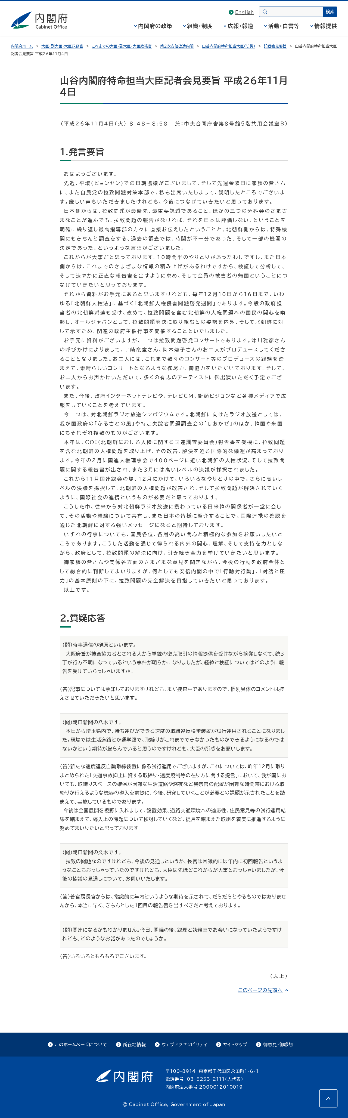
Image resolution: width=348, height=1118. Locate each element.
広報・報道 (240, 26)
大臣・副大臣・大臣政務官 (62, 46)
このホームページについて (81, 1044)
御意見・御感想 (278, 1044)
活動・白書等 (284, 26)
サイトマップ (235, 1044)
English (244, 12)
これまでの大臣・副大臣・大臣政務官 (122, 46)
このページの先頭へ (260, 990)
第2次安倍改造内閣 (177, 46)
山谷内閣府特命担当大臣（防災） (228, 46)
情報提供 (325, 26)
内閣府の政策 (155, 26)
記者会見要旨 (275, 46)
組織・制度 (200, 26)
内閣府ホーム (22, 46)
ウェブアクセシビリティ (184, 1044)
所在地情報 (134, 1044)
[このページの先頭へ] (328, 1098)
